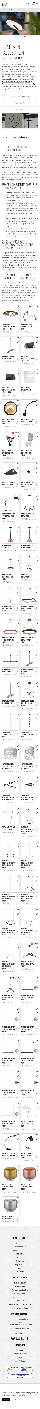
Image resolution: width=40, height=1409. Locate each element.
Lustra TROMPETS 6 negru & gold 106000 (27, 326)
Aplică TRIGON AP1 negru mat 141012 (8, 483)
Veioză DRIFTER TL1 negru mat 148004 (8, 1154)
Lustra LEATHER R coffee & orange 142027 (8, 640)
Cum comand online (20, 1290)
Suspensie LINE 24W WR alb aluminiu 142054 (8, 1123)
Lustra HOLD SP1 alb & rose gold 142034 (8, 608)
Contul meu (20, 1286)
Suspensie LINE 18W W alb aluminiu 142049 (27, 1029)
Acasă (4, 10)
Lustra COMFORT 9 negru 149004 (27, 515)
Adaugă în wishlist (17, 306)
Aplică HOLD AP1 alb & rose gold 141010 (27, 453)
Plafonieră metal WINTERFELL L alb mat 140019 (8, 766)
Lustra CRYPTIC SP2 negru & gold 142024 (8, 577)
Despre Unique (20, 1247)
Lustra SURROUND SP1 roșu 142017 (8, 357)
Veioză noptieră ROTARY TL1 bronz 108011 (8, 1187)
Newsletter (20, 1272)
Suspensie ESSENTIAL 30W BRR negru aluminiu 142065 (8, 864)
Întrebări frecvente (20, 1283)
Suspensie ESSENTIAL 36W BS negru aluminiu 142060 (27, 897)
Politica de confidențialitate (20, 1304)
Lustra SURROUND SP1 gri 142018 (8, 702)
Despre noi (20, 1243)
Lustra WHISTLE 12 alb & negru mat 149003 (27, 703)
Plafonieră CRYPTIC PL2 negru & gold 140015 (8, 326)
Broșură (19, 103)
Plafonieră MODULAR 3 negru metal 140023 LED (8, 797)
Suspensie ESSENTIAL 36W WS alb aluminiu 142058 (27, 931)
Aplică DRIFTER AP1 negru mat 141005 (27, 420)
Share (19, 109)
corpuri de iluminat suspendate (13, 81)
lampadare (6, 84)
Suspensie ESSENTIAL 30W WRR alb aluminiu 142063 (8, 897)
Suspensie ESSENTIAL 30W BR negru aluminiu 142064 (27, 830)
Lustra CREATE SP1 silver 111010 (27, 546)
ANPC (20, 1357)
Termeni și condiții (20, 1354)
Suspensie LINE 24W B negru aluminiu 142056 (27, 1060)
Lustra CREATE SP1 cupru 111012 (8, 546)
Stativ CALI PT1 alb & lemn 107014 (8, 828)
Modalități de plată (20, 1297)
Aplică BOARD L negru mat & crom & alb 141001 (27, 358)
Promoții (20, 1257)
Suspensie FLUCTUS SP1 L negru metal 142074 (27, 964)
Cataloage (20, 1261)
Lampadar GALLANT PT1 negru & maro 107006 (8, 516)
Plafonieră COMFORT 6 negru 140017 (27, 734)
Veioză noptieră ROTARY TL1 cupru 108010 (27, 1187)
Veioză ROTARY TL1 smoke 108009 (8, 1217)
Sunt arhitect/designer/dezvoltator (20, 1324)
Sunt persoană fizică (20, 1319)
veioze (27, 81)
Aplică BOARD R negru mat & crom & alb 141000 (8, 390)
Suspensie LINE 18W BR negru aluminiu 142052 (8, 1029)
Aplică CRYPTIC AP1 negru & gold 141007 (8, 421)
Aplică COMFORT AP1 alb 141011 (26, 389)
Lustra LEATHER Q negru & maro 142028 (27, 608)
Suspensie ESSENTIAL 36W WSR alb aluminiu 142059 (8, 965)
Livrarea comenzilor (20, 1294)
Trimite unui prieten (19, 97)
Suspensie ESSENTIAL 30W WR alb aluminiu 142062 (27, 864)
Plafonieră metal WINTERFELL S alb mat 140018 (27, 766)
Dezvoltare (20, 1254)
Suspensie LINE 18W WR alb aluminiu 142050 (8, 1060)
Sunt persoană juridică (20, 1328)
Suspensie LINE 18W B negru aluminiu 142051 (27, 997)
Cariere (20, 1268)
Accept (6, 1399)
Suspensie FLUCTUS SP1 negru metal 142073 (8, 997)
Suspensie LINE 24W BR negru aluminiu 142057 (8, 1092)
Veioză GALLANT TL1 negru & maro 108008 (27, 1155)
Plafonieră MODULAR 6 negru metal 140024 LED (27, 797)
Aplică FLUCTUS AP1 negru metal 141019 (8, 453)
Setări (14, 1399)
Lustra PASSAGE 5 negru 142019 (8, 670)
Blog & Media (20, 1265)
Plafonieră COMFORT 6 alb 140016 (7, 734)
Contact (20, 1350)
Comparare (17, 310)
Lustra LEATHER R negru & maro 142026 (27, 640)
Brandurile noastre (20, 1250)
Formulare (20, 1301)
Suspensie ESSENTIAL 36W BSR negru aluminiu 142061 (8, 931)
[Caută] (29, 3)
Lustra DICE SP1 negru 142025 (26, 576)
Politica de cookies (20, 1308)
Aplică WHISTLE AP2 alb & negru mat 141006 (27, 484)
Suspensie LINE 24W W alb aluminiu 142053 (27, 1092)
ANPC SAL (20, 1361)
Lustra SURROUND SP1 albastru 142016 (27, 671)
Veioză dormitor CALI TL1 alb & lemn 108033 (27, 1123)
